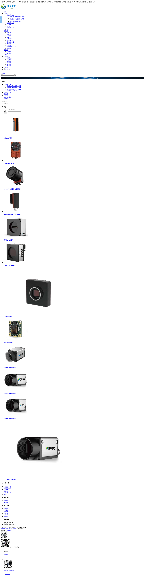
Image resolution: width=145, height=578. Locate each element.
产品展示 (6, 13)
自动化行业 (10, 45)
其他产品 (9, 29)
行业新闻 (9, 53)
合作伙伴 (9, 61)
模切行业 (9, 37)
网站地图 (15, 528)
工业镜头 (9, 26)
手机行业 (9, 32)
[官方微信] (4, 537)
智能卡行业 (10, 40)
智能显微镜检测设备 (15, 21)
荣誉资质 (9, 62)
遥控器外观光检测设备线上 (17, 16)
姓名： (5, 106)
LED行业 (9, 34)
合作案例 (6, 67)
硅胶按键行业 (10, 42)
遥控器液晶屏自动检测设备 (17, 19)
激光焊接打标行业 (11, 46)
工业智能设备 (10, 15)
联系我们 (9, 65)
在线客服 (6, 554)
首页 (5, 12)
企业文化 (9, 59)
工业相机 (9, 24)
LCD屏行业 (10, 39)
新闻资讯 (6, 50)
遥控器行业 (10, 48)
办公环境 (9, 64)
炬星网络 (9, 530)
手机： (5, 108)
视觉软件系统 (10, 27)
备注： (5, 111)
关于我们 (6, 56)
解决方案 (6, 31)
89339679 (3, 73)
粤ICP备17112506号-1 (6, 528)
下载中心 (6, 54)
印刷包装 (9, 35)
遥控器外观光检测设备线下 (17, 18)
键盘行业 (9, 43)
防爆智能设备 (10, 23)
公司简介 (9, 58)
